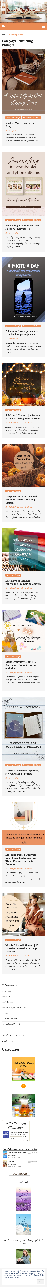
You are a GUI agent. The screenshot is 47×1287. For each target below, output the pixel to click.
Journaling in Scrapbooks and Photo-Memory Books (22, 227)
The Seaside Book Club (17, 1152)
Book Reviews (7, 1002)
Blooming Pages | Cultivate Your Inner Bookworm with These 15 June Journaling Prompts (21, 859)
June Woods (12, 1164)
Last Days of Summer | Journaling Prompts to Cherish (23, 582)
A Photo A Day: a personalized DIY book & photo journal (22, 333)
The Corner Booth (15, 1161)
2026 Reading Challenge (15, 1125)
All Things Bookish (9, 985)
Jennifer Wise (13, 130)
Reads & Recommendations (13, 1035)
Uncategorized (7, 1041)
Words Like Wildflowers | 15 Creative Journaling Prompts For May (22, 948)
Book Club (6, 996)
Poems (4, 1030)
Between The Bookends (24, 10)
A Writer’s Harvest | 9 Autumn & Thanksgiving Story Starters (23, 417)
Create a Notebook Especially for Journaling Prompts (22, 772)
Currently (5, 1013)
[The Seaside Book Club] (5, 1154)
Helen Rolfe (12, 1155)
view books (25, 1141)
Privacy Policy (15, 1277)
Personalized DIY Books (31, 117)
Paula (11, 1132)
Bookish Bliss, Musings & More (14, 1007)
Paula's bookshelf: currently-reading (20, 1149)
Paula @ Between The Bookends (20, 423)
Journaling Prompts (13, 117)
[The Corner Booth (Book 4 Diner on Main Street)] (5, 1163)
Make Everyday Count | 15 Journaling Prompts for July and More (21, 665)
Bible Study (6, 991)
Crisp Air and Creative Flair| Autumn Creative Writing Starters (22, 499)
